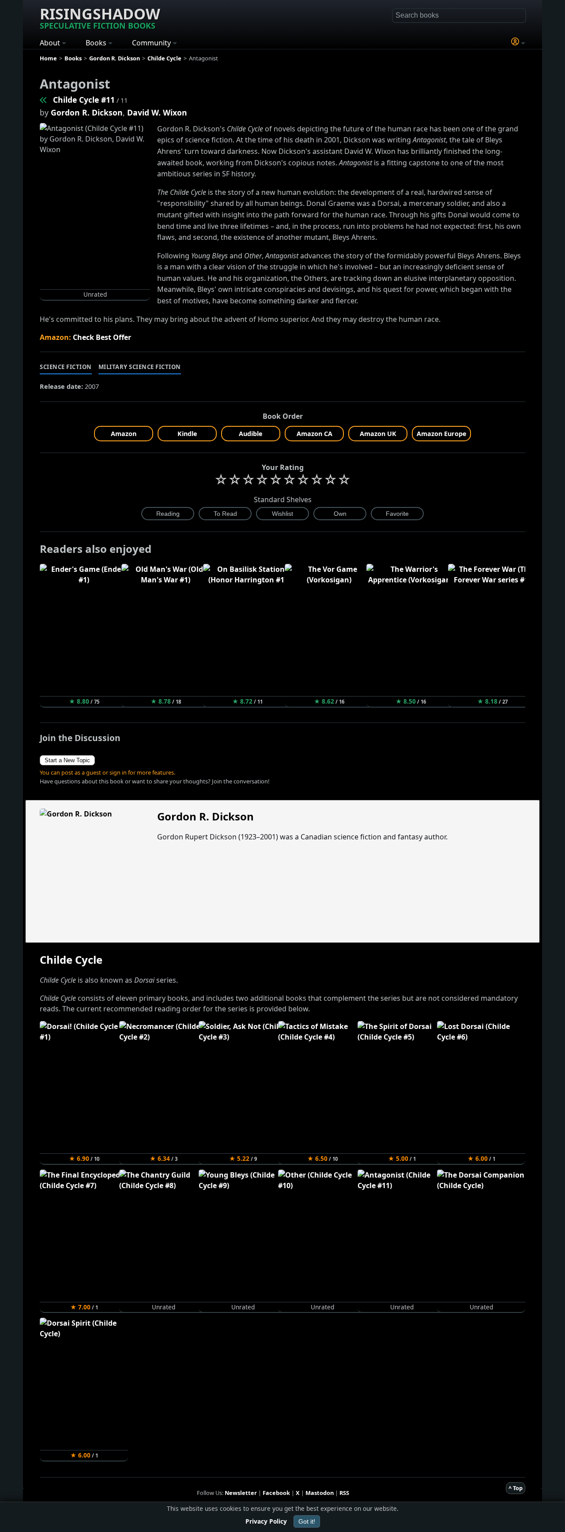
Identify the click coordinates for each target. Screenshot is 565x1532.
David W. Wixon (157, 112)
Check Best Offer (102, 337)
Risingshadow (100, 17)
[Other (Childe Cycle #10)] (44, 99)
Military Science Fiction (139, 367)
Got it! (306, 1521)
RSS (344, 1493)
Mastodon (319, 1493)
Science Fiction (66, 367)
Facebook (276, 1493)
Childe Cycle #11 (84, 99)
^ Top (515, 1488)
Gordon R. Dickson (87, 112)
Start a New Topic (67, 760)
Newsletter (241, 1493)
